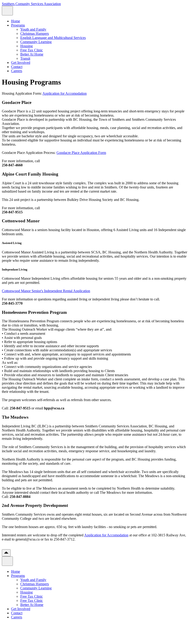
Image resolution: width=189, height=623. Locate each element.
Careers (16, 71)
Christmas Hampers (34, 33)
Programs (18, 25)
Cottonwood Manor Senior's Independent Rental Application (46, 291)
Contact (16, 67)
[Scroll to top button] (6, 552)
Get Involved (20, 63)
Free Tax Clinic (31, 50)
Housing (26, 46)
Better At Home (31, 54)
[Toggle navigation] (7, 10)
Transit (25, 58)
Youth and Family (33, 29)
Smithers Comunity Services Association (31, 4)
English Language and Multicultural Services (53, 38)
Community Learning (36, 42)
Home (15, 21)
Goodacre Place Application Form (81, 153)
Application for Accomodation (64, 93)
